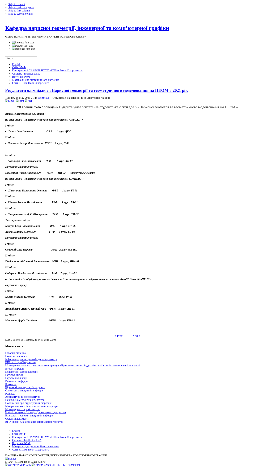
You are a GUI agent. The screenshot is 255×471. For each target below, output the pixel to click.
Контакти (10, 384)
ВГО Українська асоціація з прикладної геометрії (34, 421)
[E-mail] (10, 100)
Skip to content (16, 4)
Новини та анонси (16, 356)
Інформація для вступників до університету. (31, 359)
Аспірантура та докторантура (22, 396)
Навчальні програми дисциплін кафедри (29, 415)
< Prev (118, 335)
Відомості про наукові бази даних (25, 387)
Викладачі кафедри (16, 381)
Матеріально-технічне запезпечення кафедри (31, 406)
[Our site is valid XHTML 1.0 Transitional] (56, 464)
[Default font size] (22, 45)
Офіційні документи (17, 418)
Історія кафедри (14, 368)
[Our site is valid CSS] (18, 464)
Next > (136, 335)
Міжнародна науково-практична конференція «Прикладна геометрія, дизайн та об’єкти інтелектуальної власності (72, 365)
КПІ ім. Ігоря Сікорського (20, 362)
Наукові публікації (16, 377)
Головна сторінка (15, 352)
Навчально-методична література (24, 399)
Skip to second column (20, 13)
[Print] (20, 100)
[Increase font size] (23, 42)
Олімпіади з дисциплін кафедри (24, 390)
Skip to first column (19, 10)
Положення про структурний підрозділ (28, 403)
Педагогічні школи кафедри (21, 371)
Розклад (10, 393)
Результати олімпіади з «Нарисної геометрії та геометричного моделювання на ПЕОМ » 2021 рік (96, 90)
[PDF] (29, 100)
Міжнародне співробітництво (22, 409)
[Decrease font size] (23, 48)
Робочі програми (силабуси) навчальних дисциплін (35, 412)
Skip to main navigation (21, 7)
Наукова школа (14, 374)
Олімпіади (44, 97)
